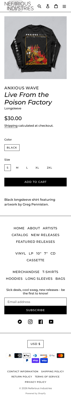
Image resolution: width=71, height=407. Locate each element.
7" (46, 253)
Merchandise (26, 272)
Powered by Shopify (35, 393)
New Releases (45, 235)
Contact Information (22, 371)
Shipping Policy (52, 371)
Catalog (20, 235)
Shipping (11, 125)
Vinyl (20, 253)
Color (8, 139)
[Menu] (64, 6)
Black (12, 147)
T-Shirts (50, 272)
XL (37, 167)
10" (38, 253)
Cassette (36, 260)
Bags (60, 279)
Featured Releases (35, 242)
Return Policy (21, 376)
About (33, 228)
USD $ (36, 344)
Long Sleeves (39, 279)
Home (19, 228)
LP (31, 253)
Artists (50, 228)
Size (7, 159)
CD (53, 253)
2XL (49, 167)
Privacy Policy (35, 382)
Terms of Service (47, 376)
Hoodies (14, 279)
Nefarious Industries (40, 388)
